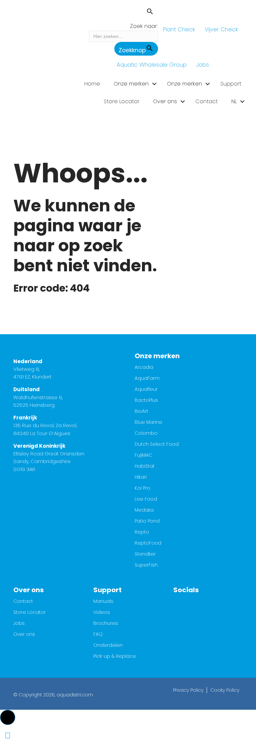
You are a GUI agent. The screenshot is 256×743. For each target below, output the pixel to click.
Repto (142, 532)
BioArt (141, 411)
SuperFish (146, 565)
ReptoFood (148, 543)
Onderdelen (108, 645)
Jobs (202, 65)
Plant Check (179, 29)
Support (230, 84)
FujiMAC (143, 455)
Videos (101, 613)
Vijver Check (221, 29)
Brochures (105, 623)
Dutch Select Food (157, 444)
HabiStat (145, 466)
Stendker (145, 554)
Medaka (144, 510)
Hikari (141, 477)
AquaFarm (147, 378)
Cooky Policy (224, 690)
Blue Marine (148, 422)
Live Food (146, 499)
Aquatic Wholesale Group (152, 65)
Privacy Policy (188, 690)
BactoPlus (146, 400)
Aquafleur (146, 389)
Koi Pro (142, 488)
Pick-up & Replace (114, 656)
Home (92, 84)
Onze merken (131, 84)
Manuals (103, 602)
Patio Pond (147, 521)
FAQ (98, 634)
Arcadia (144, 368)
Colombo (146, 433)
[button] (123, 12)
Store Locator (121, 101)
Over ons (165, 101)
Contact (206, 101)
